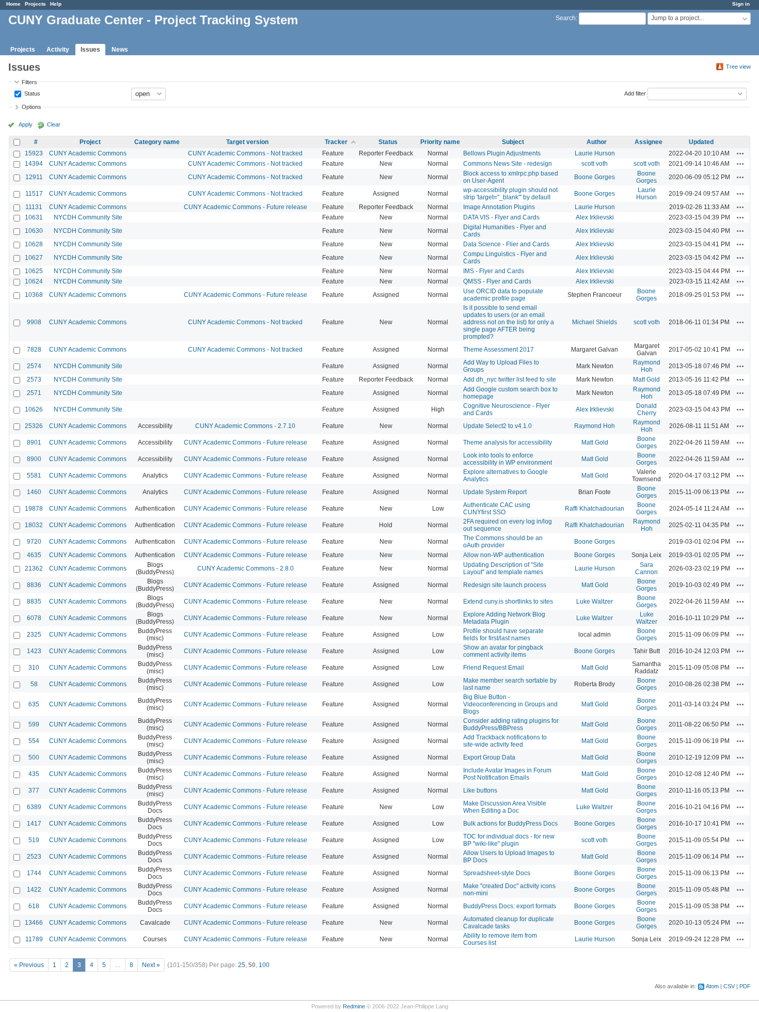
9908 (34, 322)
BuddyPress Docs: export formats (509, 906)
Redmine (354, 1006)
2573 (34, 379)
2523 (34, 856)
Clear (53, 124)
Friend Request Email (493, 667)
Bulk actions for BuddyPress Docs (510, 823)
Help (55, 4)
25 (241, 965)
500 (33, 757)
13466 (34, 922)
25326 (34, 426)
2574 (34, 366)
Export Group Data (489, 757)
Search (566, 18)
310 (33, 667)
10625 (34, 271)
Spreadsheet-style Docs (496, 873)
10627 (34, 257)
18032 (34, 525)
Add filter (635, 93)
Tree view (738, 67)
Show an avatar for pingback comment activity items (503, 651)
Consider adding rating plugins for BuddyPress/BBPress (511, 724)
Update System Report (495, 492)
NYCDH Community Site (88, 217)
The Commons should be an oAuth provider (503, 541)
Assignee (648, 142)
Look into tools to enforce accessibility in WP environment (507, 459)
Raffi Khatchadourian (594, 508)
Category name (157, 142)
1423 (34, 651)
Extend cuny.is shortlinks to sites (508, 601)
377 (33, 790)
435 (33, 774)
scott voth (594, 163)
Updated (701, 142)
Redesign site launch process (504, 585)
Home (13, 4)
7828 (34, 349)
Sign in (741, 4)
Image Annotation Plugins (499, 207)
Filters (29, 82)
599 (33, 724)
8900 (34, 459)
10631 (34, 217)
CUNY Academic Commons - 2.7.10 (245, 426)
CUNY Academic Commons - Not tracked (245, 153)
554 (33, 741)
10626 (34, 409)
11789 (34, 939)
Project (90, 142)
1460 (34, 492)
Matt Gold (646, 379)
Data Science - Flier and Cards (506, 244)
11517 (34, 193)
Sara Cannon (646, 568)
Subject (513, 142)
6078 (34, 618)
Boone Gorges (594, 177)
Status (31, 93)
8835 (34, 601)
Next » (151, 965)
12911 (34, 177)
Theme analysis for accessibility (507, 442)
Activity (57, 49)
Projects (35, 4)
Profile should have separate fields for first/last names (503, 634)
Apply (26, 124)
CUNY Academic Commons (87, 153)
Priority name (440, 142)
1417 (34, 823)
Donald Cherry (646, 409)
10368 (34, 294)
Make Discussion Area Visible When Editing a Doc (504, 807)
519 (33, 840)
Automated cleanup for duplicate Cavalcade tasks (508, 922)
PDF (745, 986)
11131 (33, 207)
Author (597, 142)
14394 (34, 163)
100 (264, 965)
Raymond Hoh (646, 366)
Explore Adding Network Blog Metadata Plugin (504, 618)
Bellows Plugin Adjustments (502, 153)
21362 (34, 568)
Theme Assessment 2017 (498, 349)
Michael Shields (594, 322)
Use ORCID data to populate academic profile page (503, 295)
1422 (34, 889)
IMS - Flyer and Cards (493, 271)
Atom (712, 986)
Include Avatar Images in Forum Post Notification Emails (507, 774)
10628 (34, 244)
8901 (34, 442)
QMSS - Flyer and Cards (497, 281)
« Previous (29, 965)
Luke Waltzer (594, 601)
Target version (247, 142)
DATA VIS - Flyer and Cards (501, 217)
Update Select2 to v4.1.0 (497, 426)
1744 (34, 873)
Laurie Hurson (595, 153)
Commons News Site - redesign (507, 163)
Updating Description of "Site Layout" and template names (503, 568)
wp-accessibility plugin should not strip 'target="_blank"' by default (510, 193)
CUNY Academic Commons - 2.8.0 (245, 568)
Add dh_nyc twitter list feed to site (509, 379)
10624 (34, 281)
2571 (34, 393)
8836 (34, 585)
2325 (34, 634)
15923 (34, 153)
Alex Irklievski (595, 217)
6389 (34, 807)
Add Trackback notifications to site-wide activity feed (505, 741)
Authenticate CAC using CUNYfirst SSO (496, 508)
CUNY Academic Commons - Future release (245, 207)
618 (33, 906)
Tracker (336, 142)
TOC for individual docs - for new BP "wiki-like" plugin (509, 840)
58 (34, 684)
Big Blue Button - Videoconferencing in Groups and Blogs (510, 704)
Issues (90, 49)
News (120, 49)
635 (33, 704)
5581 (34, 475)
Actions (740, 153)
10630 (34, 230)
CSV (729, 986)
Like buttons (480, 790)
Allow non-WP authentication (503, 555)
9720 (34, 541)
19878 (34, 508)
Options (31, 107)
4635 (34, 555)
